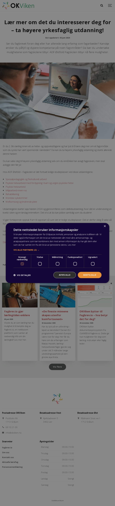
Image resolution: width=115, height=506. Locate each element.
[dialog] (57, 253)
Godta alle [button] (89, 275)
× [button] (105, 226)
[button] (57, 250)
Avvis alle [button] (64, 275)
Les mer (72, 244)
